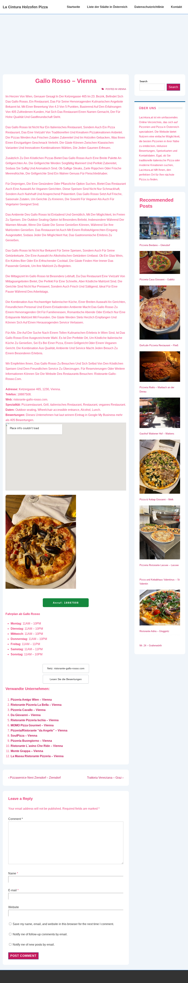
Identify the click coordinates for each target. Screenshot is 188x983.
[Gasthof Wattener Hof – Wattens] (160, 413)
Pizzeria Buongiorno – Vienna (31, 740)
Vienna (122, 89)
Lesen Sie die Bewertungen (66, 679)
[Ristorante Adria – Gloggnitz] (160, 608)
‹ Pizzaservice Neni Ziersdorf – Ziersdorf (34, 777)
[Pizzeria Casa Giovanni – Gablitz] (160, 263)
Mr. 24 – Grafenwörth (151, 645)
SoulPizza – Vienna (24, 735)
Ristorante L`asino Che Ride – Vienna (37, 745)
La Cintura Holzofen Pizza (25, 7)
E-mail (12, 890)
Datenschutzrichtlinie (149, 6)
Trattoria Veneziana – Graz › (105, 777)
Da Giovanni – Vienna (26, 715)
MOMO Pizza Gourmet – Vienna (32, 725)
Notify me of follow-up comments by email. (40, 934)
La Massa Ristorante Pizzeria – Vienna (37, 756)
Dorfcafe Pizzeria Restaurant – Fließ (159, 345)
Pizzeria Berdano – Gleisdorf (155, 245)
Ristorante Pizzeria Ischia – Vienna (35, 720)
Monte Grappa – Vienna (27, 751)
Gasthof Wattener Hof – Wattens (157, 433)
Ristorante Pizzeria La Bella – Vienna (36, 704)
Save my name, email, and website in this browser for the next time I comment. (63, 924)
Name (12, 873)
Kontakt (176, 6)
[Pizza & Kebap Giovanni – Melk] (160, 467)
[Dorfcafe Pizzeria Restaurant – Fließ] (160, 313)
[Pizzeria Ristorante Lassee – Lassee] (160, 533)
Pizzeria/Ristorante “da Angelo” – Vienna (39, 730)
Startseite (73, 6)
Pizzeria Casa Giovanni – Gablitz (157, 279)
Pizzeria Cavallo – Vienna (28, 709)
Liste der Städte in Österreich (107, 6)
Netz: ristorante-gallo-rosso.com (65, 668)
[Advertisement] (94, 41)
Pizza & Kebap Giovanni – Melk (156, 499)
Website (13, 907)
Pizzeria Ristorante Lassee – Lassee (159, 565)
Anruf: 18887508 (66, 602)
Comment (15, 818)
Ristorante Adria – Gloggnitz (154, 631)
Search (143, 81)
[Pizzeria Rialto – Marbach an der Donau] (160, 367)
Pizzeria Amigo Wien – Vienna (31, 699)
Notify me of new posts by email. (34, 944)
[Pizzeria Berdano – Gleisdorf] (160, 228)
